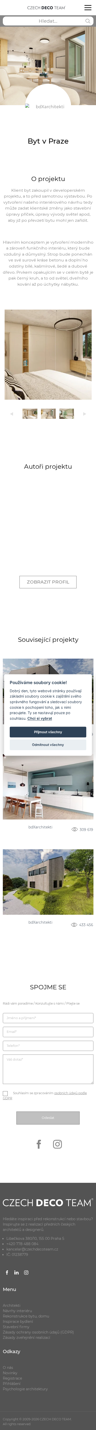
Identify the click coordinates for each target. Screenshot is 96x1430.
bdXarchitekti (40, 827)
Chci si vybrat (39, 718)
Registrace (12, 1378)
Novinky (10, 1373)
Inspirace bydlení (18, 1321)
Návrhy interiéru (17, 1311)
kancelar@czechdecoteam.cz (32, 1249)
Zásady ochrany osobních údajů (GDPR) (38, 1332)
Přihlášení (11, 1383)
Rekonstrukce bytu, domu (26, 1316)
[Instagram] (57, 1152)
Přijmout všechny (48, 732)
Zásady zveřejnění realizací (26, 1337)
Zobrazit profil (48, 582)
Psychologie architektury (25, 1389)
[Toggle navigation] (87, 7)
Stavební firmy (16, 1327)
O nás (8, 1367)
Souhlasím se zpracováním (45, 1095)
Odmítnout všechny (48, 745)
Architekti (11, 1305)
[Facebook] (39, 1152)
